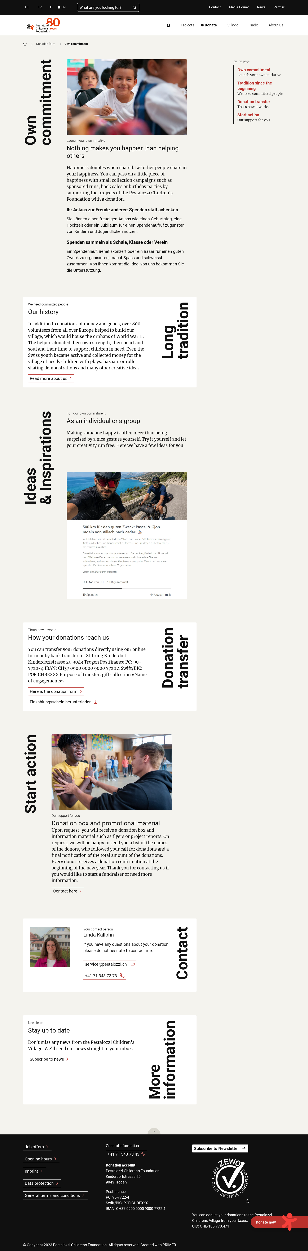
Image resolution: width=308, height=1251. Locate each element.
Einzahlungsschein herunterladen (61, 701)
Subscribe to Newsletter (216, 1148)
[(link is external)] (230, 1180)
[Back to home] (43, 25)
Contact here (65, 891)
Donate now (266, 1222)
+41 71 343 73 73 (101, 975)
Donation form (45, 44)
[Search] (134, 7)
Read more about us (48, 378)
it (51, 7)
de (27, 7)
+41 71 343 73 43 (123, 1154)
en (63, 7)
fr (40, 7)
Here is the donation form (54, 691)
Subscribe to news (47, 1059)
